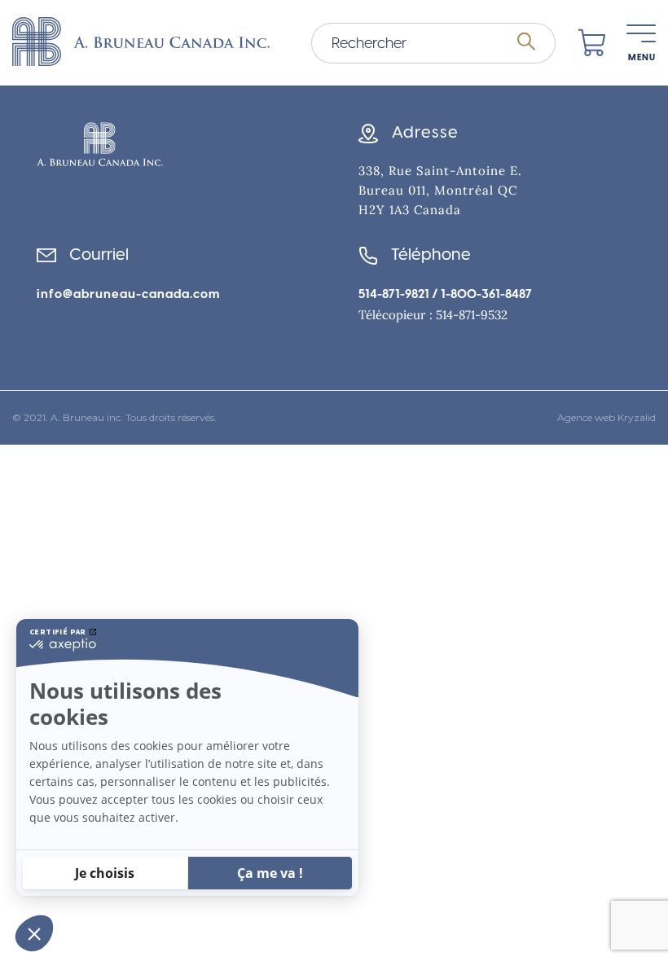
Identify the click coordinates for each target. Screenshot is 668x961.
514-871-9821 (393, 294)
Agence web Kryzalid (606, 418)
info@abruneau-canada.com (128, 294)
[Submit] (526, 42)
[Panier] (592, 43)
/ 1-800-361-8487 (480, 294)
